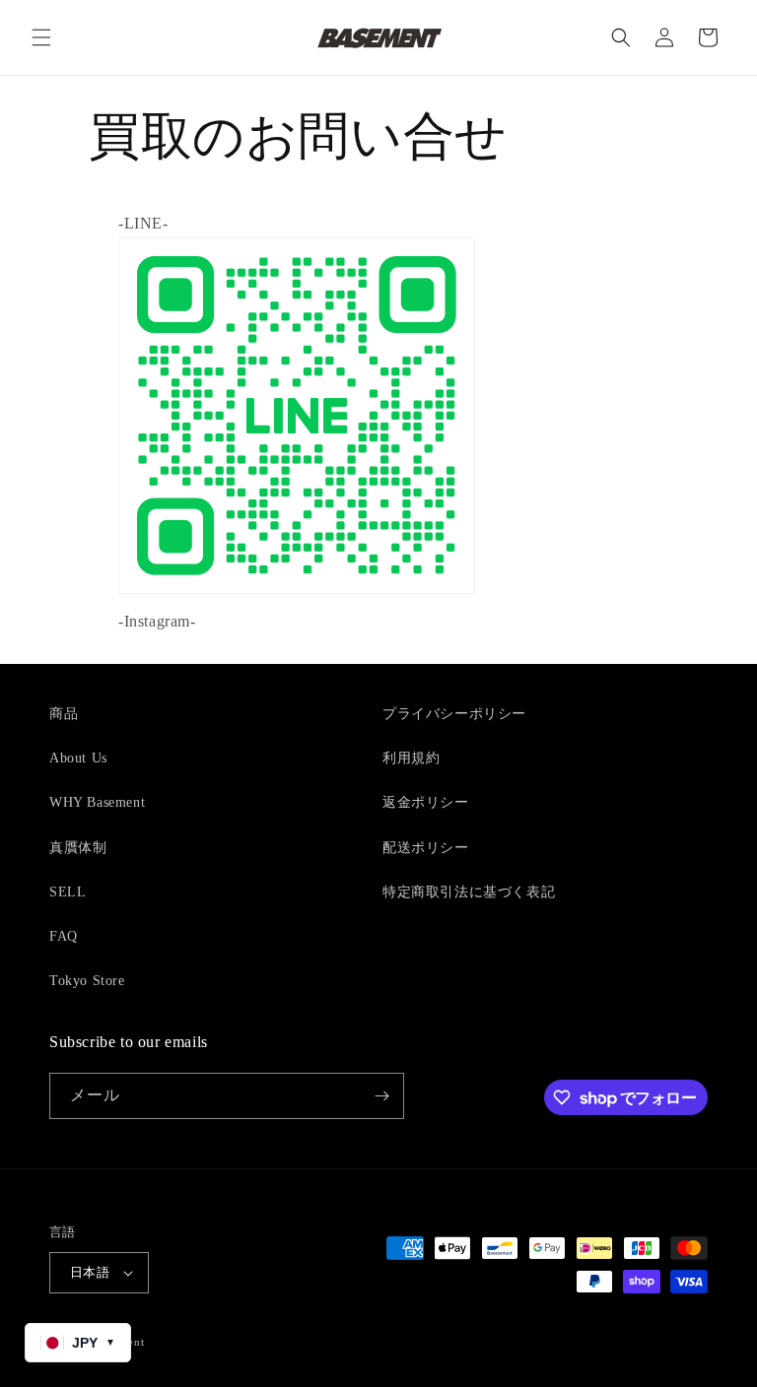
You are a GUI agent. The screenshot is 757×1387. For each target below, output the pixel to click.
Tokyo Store (87, 980)
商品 (63, 713)
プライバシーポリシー (454, 713)
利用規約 (411, 758)
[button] (41, 37)
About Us (78, 758)
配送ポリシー (425, 847)
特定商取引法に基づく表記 (468, 892)
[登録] (381, 1096)
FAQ (63, 936)
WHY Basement (97, 802)
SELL (67, 892)
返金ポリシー (425, 802)
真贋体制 (77, 847)
